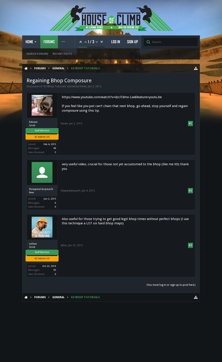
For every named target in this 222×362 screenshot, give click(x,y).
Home (29, 42)
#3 (190, 245)
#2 (190, 190)
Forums (49, 42)
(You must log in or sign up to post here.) (171, 284)
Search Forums (37, 53)
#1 (190, 123)
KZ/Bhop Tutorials (55, 86)
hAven (83, 86)
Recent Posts (62, 53)
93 (54, 270)
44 (54, 148)
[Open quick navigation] (196, 68)
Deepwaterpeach (41, 189)
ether (33, 243)
